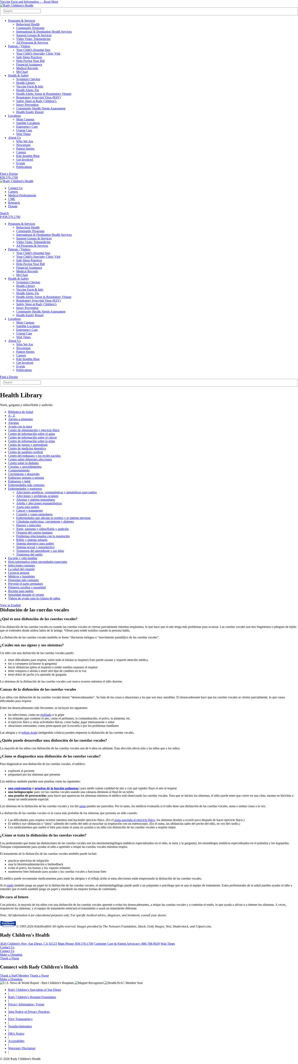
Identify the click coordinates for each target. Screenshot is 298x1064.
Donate (12, 206)
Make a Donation (11, 954)
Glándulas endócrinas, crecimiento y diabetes (45, 521)
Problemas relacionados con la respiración (43, 536)
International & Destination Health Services (44, 31)
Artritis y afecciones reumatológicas (39, 503)
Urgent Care (24, 130)
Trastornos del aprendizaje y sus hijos (40, 551)
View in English (10, 605)
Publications (24, 167)
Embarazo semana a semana (26, 477)
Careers (21, 152)
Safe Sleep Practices (29, 57)
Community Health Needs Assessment (40, 108)
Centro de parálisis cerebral (25, 452)
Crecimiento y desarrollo (24, 474)
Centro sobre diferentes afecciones (30, 459)
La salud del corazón (21, 569)
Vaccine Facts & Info (29, 86)
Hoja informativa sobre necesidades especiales (37, 561)
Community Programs (30, 28)
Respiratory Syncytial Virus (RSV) (38, 97)
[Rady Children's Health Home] (16, 5)
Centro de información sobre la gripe (31, 441)
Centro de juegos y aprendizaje (28, 444)
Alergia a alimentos (20, 419)
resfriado (45, 714)
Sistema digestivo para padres (35, 543)
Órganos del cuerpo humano (34, 532)
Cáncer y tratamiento (29, 510)
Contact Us (15, 188)
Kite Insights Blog (28, 156)
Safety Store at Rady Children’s (36, 101)
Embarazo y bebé (19, 481)
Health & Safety (18, 75)
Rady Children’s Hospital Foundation (32, 997)
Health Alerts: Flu (27, 90)
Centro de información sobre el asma (31, 434)
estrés (10, 885)
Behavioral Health (28, 24)
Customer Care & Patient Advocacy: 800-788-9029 (127, 943)
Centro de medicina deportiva (27, 448)
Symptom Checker (28, 79)
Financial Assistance (29, 64)
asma (82, 806)
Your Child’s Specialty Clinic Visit (38, 53)
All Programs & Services (32, 42)
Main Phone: (75, 943)
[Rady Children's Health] (16, 181)
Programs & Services (21, 20)
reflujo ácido (29, 732)
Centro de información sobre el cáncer (32, 437)
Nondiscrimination (20, 1026)
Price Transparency (20, 1019)
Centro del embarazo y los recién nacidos (34, 455)
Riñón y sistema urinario (31, 540)
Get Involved (24, 159)
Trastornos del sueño (29, 554)
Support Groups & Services (33, 35)
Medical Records (27, 68)
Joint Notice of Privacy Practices (29, 1011)
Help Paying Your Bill (30, 61)
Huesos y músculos (28, 525)
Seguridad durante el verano (26, 594)
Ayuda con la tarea (20, 426)
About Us (14, 137)
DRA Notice (16, 1033)
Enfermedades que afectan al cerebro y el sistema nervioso (53, 518)
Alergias (13, 423)
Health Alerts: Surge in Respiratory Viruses (43, 93)
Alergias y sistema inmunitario (35, 499)
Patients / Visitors (19, 46)
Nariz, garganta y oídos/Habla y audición (42, 529)
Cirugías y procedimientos (25, 466)
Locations (14, 115)
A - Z (11, 415)
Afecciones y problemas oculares (37, 496)
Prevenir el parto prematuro (25, 583)
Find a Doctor (9, 174)
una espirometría (19, 788)
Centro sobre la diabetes (23, 463)
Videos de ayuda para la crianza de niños (34, 598)
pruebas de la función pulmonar (57, 788)
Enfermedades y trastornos (25, 488)
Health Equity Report (30, 112)
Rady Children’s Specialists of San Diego (34, 989)
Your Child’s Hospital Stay (33, 50)
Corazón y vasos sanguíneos (34, 514)
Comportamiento (19, 470)
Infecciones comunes (21, 565)
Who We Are (24, 141)
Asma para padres (27, 507)
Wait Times (23, 134)
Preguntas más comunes (23, 580)
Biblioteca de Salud (20, 412)
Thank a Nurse (9, 958)
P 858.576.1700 (10, 217)
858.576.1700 (9, 177)
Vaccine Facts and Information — (29, 1)
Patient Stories (25, 148)
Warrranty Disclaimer (21, 1048)
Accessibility (16, 1041)
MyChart (22, 72)
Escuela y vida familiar (22, 558)
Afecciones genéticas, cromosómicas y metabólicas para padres (56, 492)
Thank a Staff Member (14, 975)
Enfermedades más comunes (26, 485)
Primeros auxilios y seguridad (27, 587)
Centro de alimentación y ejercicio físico (33, 430)
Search (4, 213)
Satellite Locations (28, 123)
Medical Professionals (22, 195)
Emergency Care (27, 126)
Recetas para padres (20, 591)
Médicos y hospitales (21, 576)
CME (11, 199)
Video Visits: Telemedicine (33, 39)
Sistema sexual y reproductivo (35, 547)
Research (14, 202)
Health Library (25, 83)
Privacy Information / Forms (26, 1004)
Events (20, 163)
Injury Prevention (27, 104)
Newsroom (23, 145)
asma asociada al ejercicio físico (134, 820)
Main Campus (25, 119)
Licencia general (18, 572)
